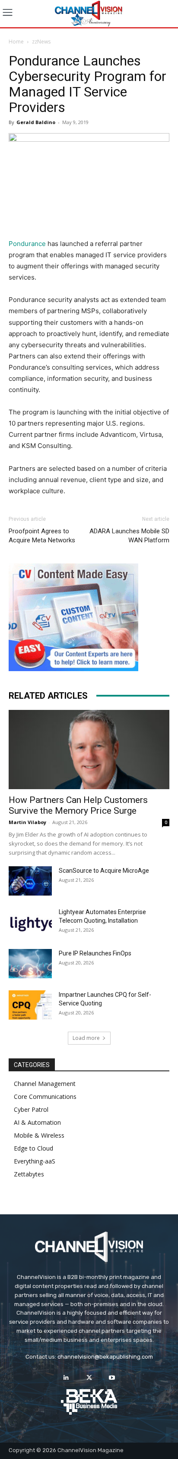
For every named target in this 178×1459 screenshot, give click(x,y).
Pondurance (27, 244)
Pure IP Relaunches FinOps (95, 953)
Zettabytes (29, 1174)
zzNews (41, 41)
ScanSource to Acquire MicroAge (104, 870)
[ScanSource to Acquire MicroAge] (30, 881)
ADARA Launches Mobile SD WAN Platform (129, 535)
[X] (88, 1377)
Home (16, 41)
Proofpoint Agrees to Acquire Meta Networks (42, 535)
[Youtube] (112, 1377)
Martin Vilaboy (27, 822)
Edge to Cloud (33, 1148)
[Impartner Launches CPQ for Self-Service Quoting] (30, 1005)
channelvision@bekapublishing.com (105, 1356)
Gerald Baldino (35, 122)
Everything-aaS (34, 1161)
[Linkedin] (65, 1377)
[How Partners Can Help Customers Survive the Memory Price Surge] (89, 749)
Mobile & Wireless (39, 1135)
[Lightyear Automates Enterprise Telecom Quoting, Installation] (30, 923)
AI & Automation (37, 1122)
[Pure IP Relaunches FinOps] (30, 964)
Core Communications (45, 1096)
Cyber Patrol (31, 1109)
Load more (86, 1038)
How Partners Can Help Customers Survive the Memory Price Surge (78, 805)
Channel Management (45, 1083)
